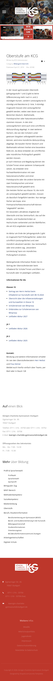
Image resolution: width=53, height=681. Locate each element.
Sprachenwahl (13, 479)
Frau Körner (15, 364)
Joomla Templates (36, 673)
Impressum (26, 641)
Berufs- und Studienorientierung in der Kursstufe (26, 521)
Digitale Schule (10, 542)
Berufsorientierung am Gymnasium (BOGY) (24, 518)
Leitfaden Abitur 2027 (18, 316)
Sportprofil (12, 482)
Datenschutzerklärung (26, 646)
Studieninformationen (16, 527)
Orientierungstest (15, 530)
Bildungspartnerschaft (16, 524)
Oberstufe (8, 508)
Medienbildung (10, 504)
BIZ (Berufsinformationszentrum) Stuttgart (24, 534)
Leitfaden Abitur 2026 (18, 328)
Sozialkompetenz (11, 499)
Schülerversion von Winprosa (21, 305)
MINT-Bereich (10, 490)
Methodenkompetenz (13, 495)
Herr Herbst (40, 360)
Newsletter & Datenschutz (26, 650)
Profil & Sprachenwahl (13, 470)
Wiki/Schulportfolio (26, 632)
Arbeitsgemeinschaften (14, 537)
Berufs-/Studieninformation (16, 513)
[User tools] (43, 61)
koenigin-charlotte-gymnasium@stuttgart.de (28, 435)
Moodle (26, 627)
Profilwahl (12, 475)
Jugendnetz (26, 636)
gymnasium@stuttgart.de (16, 607)
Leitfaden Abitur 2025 (18, 340)
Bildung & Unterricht (21, 64)
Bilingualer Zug (10, 485)
